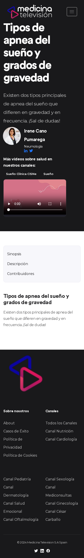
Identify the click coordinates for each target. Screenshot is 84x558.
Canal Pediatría (17, 479)
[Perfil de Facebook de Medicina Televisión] (48, 551)
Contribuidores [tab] (20, 274)
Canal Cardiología (61, 439)
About (9, 423)
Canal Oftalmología (20, 519)
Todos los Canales (61, 423)
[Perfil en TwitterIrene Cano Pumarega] (31, 151)
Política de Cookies (20, 455)
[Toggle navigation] (72, 11)
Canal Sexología (59, 479)
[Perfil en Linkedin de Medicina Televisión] (42, 551)
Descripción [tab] (17, 264)
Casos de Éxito (16, 431)
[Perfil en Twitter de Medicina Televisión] (36, 551)
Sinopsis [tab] (14, 254)
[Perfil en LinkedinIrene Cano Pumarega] (26, 151)
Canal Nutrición (59, 431)
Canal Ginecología (61, 503)
